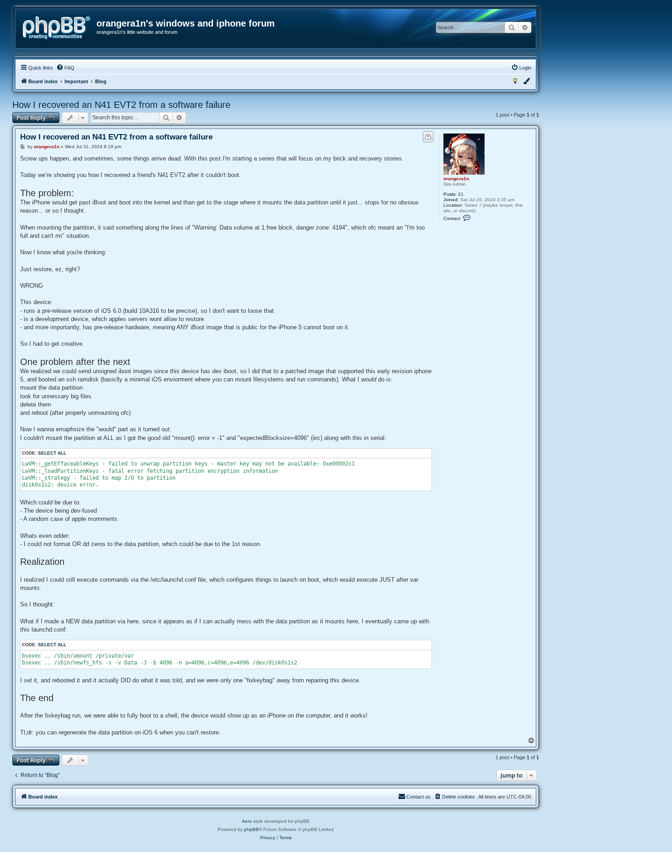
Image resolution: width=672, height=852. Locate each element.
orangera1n (456, 178)
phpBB (251, 829)
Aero (247, 821)
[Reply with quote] (428, 136)
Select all (52, 452)
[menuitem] (65, 67)
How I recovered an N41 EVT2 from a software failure (121, 105)
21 (461, 194)
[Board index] (56, 28)
